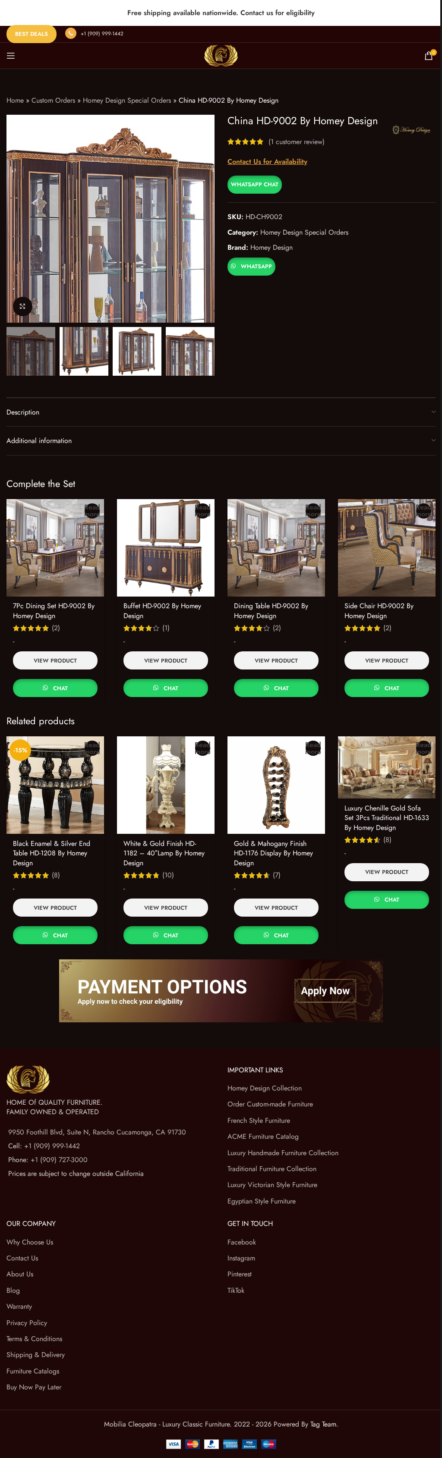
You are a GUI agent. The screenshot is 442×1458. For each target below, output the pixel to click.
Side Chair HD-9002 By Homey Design (379, 610)
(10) (168, 875)
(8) (56, 875)
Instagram (241, 1258)
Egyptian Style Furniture (261, 1201)
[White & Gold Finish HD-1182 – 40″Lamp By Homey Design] (166, 785)
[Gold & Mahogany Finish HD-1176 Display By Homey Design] (276, 785)
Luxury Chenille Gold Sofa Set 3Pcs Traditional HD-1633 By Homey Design (386, 818)
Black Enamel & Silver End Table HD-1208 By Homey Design (51, 853)
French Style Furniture (258, 1120)
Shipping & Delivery (35, 1355)
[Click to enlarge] (22, 306)
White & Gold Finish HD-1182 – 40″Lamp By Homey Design (164, 853)
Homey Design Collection (264, 1088)
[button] (254, 184)
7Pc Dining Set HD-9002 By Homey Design (54, 610)
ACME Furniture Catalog (263, 1136)
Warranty (19, 1306)
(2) (56, 628)
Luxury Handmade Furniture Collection (282, 1153)
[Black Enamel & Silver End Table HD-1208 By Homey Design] (55, 785)
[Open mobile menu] (10, 55)
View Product (55, 661)
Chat (60, 688)
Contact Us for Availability (267, 162)
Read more (92, 510)
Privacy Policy (26, 1323)
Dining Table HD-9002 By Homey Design (271, 610)
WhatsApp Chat (254, 184)
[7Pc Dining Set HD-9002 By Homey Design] (55, 548)
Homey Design (271, 247)
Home (15, 100)
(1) (166, 628)
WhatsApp (256, 266)
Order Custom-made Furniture (270, 1104)
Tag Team (323, 1424)
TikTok (235, 1290)
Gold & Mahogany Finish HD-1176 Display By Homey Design (273, 853)
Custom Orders (53, 100)
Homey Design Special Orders (127, 100)
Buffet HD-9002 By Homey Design (162, 610)
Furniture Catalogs (32, 1371)
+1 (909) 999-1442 (102, 34)
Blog (13, 1290)
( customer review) (296, 142)
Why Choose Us (29, 1242)
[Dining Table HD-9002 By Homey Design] (276, 548)
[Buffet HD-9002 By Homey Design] (166, 548)
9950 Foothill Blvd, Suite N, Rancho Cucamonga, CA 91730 (97, 1132)
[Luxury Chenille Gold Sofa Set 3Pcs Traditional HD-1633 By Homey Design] (387, 767)
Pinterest (239, 1274)
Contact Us (22, 1258)
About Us (19, 1274)
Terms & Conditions (34, 1339)
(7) (277, 875)
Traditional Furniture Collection (271, 1169)
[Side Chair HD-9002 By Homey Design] (387, 548)
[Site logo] (220, 55)
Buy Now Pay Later (33, 1387)
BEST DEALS (31, 34)
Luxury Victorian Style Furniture (272, 1185)
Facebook (241, 1242)
